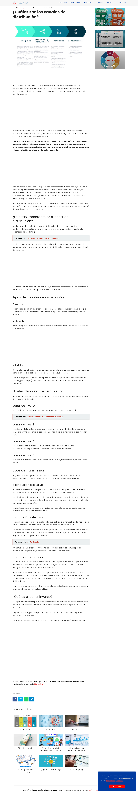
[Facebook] (15, 699)
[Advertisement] (51, 77)
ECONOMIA (99, 3)
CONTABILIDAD (75, 3)
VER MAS (120, 3)
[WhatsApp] (26, 699)
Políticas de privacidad (114, 781)
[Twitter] (20, 699)
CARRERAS (63, 3)
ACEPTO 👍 (117, 786)
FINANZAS (110, 3)
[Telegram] (31, 699)
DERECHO (88, 3)
